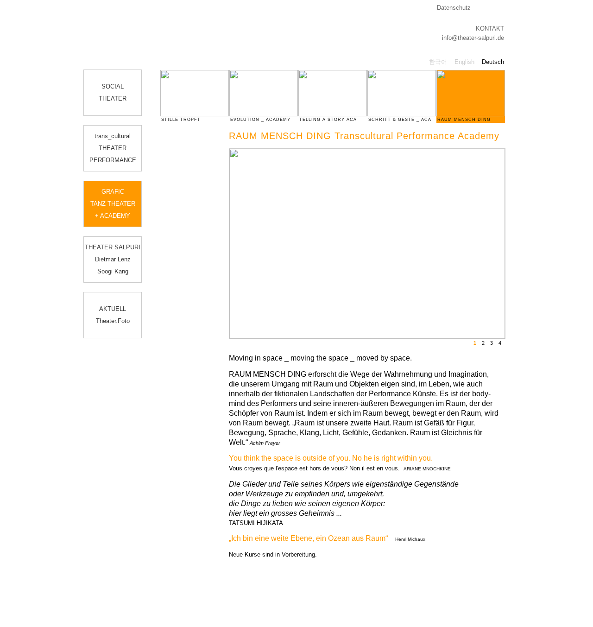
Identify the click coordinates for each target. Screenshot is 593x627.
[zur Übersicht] (510, 151)
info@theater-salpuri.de (473, 37)
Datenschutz (454, 7)
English (464, 61)
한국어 (438, 61)
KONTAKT (490, 28)
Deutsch (493, 61)
